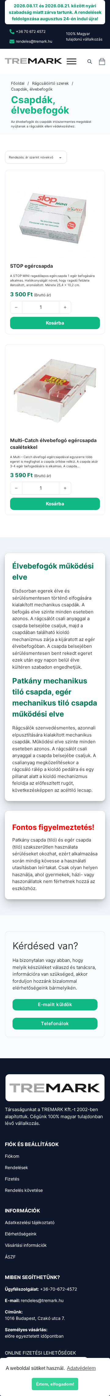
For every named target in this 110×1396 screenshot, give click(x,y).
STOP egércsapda (31, 266)
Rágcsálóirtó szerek (50, 83)
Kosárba (55, 323)
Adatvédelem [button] (81, 1368)
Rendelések (16, 1167)
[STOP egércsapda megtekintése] (55, 216)
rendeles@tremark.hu (42, 1300)
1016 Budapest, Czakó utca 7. (35, 1318)
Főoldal (17, 83)
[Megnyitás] (71, 61)
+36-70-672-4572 (58, 1289)
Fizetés (12, 1178)
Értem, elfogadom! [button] (55, 1384)
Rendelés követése (24, 1190)
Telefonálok (55, 1023)
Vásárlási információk (26, 1245)
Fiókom (12, 1156)
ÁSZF (10, 1256)
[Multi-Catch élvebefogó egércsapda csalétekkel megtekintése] (55, 390)
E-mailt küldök (55, 1004)
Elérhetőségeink (21, 1233)
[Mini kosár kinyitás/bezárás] (102, 61)
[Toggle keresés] (89, 61)
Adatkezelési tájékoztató (29, 1222)
